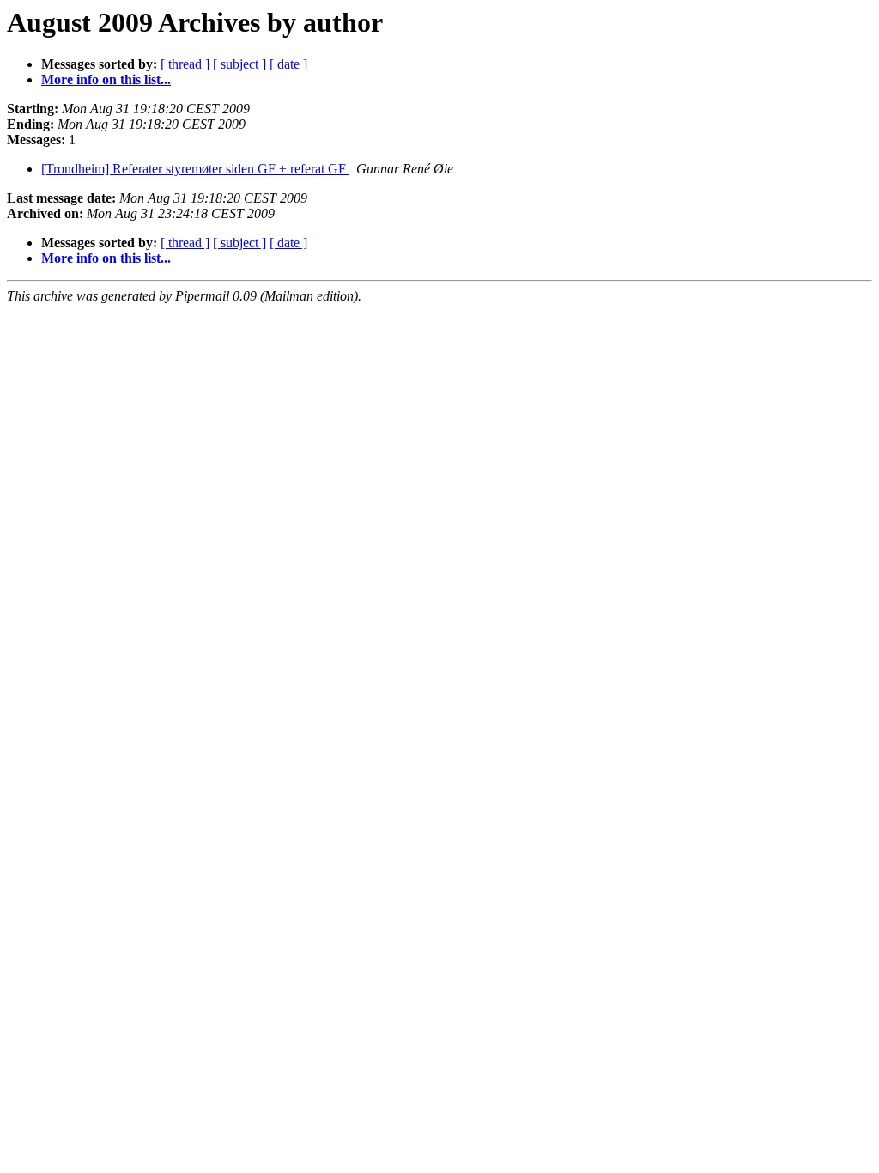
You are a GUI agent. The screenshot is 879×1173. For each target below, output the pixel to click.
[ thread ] (185, 64)
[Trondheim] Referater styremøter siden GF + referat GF (195, 168)
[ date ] (288, 64)
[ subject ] (239, 64)
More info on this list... (106, 79)
